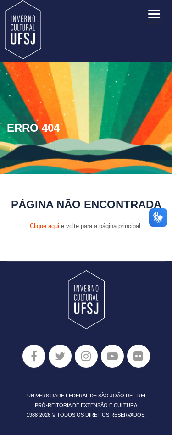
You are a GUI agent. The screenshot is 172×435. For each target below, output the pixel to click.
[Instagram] (86, 356)
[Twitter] (60, 356)
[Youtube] (112, 356)
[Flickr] (138, 356)
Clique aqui (44, 226)
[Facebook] (33, 356)
